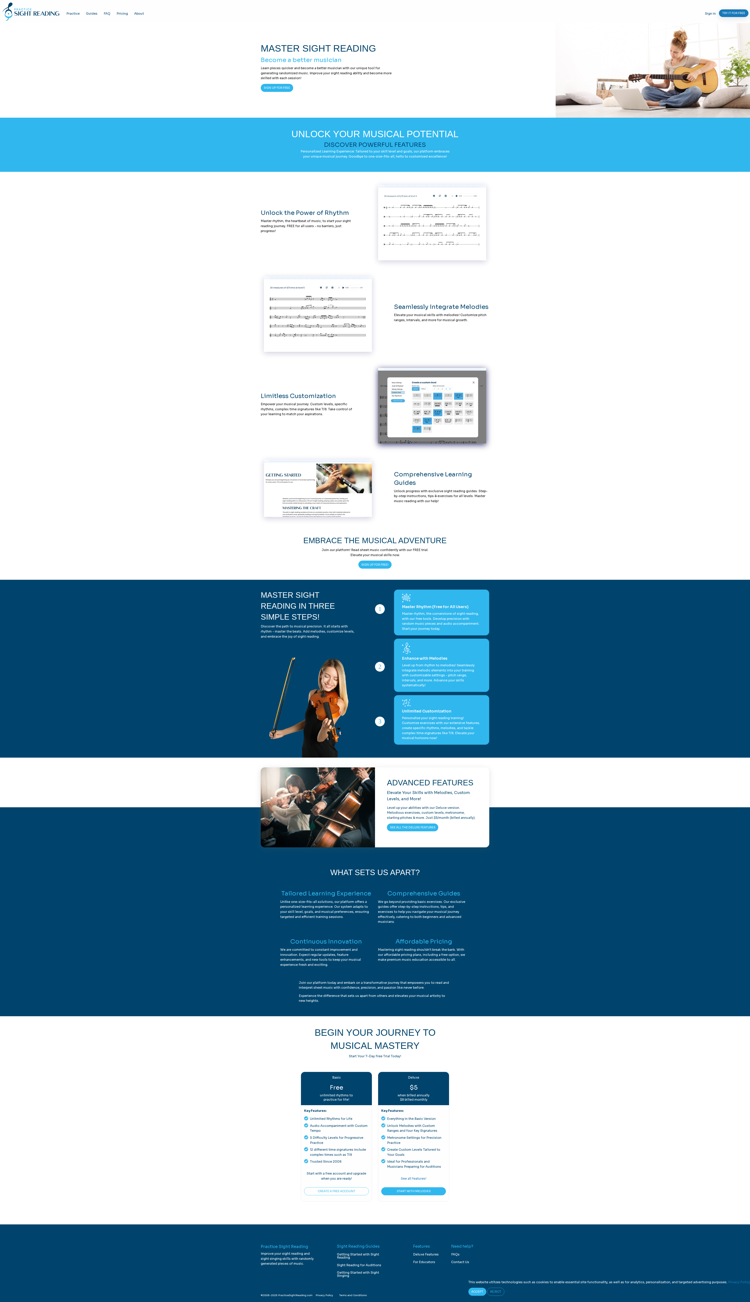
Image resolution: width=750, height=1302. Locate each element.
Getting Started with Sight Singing (358, 1274)
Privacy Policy (324, 1295)
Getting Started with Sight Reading (358, 1256)
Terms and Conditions (353, 1295)
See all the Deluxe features (412, 827)
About (139, 14)
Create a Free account (336, 1191)
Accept (477, 1291)
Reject (495, 1291)
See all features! (413, 1179)
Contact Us (460, 1262)
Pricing (122, 14)
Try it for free (733, 13)
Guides (91, 14)
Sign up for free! (375, 564)
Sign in (710, 14)
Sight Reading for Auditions (359, 1265)
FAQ (107, 14)
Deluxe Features (426, 1254)
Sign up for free (277, 88)
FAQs (455, 1254)
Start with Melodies (414, 1191)
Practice (73, 14)
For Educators (424, 1262)
